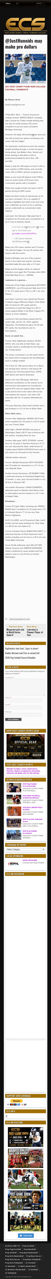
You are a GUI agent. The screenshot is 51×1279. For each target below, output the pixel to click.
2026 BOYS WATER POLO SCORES (32, 809)
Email (8, 704)
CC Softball (33, 1269)
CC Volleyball (10, 1273)
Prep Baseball (30, 1249)
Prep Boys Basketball (28, 1253)
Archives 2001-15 (12, 1246)
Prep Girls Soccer (12, 1259)
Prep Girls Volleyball (14, 1263)
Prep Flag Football (13, 1249)
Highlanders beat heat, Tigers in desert (21, 648)
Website (8, 712)
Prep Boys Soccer (33, 1256)
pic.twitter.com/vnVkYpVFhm (24, 233)
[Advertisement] (27, 11)
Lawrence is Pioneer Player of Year (35, 632)
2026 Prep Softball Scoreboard (30, 832)
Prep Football (28, 1246)
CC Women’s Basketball (15, 1269)
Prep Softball (11, 1253)
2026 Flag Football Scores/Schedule (20, 657)
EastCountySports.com (20, 619)
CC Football (30, 1263)
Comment (9, 677)
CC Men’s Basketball (26, 1266)
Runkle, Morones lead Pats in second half (22, 653)
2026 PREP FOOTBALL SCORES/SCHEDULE (31, 797)
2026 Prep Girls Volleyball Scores (32, 820)
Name (8, 697)
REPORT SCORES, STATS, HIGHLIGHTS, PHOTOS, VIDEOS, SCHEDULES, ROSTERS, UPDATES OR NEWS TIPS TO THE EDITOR (23, 771)
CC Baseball (10, 1266)
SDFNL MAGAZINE (30, 860)
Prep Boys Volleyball (31, 1259)
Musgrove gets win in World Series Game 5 (15, 632)
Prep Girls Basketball (14, 1256)
